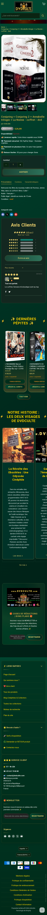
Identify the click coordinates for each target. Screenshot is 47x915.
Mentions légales (23, 876)
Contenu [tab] (18, 182)
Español (22, 849)
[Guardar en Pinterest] (16, 214)
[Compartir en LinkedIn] (11, 214)
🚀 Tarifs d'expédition (12, 736)
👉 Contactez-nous (11, 747)
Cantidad (6, 160)
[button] (13, 240)
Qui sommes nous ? (11, 680)
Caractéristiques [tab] (31, 182)
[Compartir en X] (7, 214)
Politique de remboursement (22, 885)
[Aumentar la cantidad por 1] (20, 164)
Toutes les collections (12, 704)
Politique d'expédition (23, 900)
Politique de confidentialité (23, 881)
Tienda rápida (15, 381)
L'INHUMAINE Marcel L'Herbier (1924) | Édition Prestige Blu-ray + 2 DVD (14, 366)
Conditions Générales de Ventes (23, 890)
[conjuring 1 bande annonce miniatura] (12, 107)
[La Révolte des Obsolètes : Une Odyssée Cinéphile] (18, 445)
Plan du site (8, 715)
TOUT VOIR (23, 397)
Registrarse (34, 637)
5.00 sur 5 (29, 232)
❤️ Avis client (9, 686)
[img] (11, 275)
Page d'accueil (9, 674)
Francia (22, 855)
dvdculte (7, 124)
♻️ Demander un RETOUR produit (17, 742)
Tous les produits (10, 692)
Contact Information (23, 904)
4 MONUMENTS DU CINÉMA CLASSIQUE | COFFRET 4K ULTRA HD (38, 366)
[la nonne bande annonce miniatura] (32, 107)
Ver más (22, 565)
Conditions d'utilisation (23, 895)
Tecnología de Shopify (23, 910)
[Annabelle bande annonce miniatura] (22, 107)
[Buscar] (43, 15)
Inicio (3, 27)
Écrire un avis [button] (23, 258)
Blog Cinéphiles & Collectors (15, 698)
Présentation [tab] (6, 182)
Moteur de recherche (12, 709)
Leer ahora (17, 556)
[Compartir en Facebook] (3, 214)
